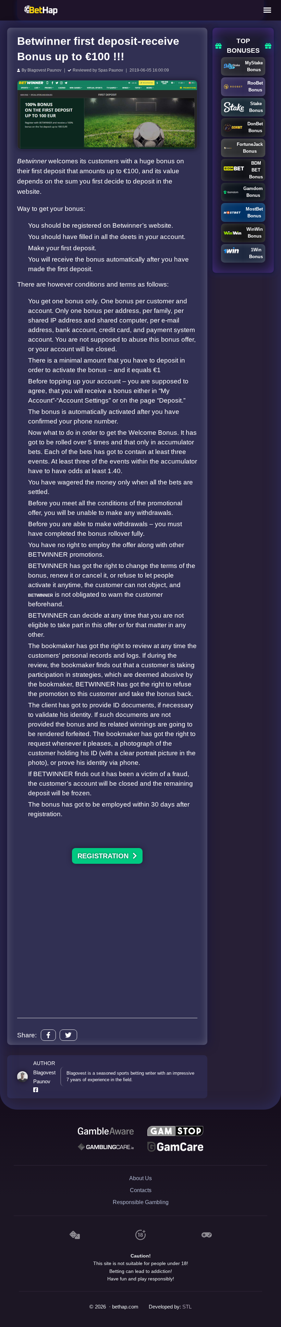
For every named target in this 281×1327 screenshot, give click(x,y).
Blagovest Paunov (44, 70)
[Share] (48, 1035)
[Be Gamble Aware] (105, 1131)
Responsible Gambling (141, 1202)
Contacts (140, 1190)
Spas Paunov (110, 70)
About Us (140, 1178)
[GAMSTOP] (175, 1131)
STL (187, 1307)
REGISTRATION (105, 856)
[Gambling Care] (105, 1147)
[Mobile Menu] (267, 10)
